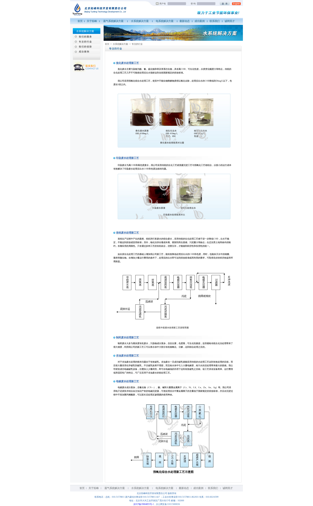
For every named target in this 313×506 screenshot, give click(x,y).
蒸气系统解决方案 (113, 21)
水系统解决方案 (140, 21)
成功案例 (200, 21)
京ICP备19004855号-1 (143, 504)
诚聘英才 (230, 21)
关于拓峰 (92, 21)
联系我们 (215, 21)
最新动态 (185, 21)
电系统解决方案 (165, 21)
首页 (80, 21)
